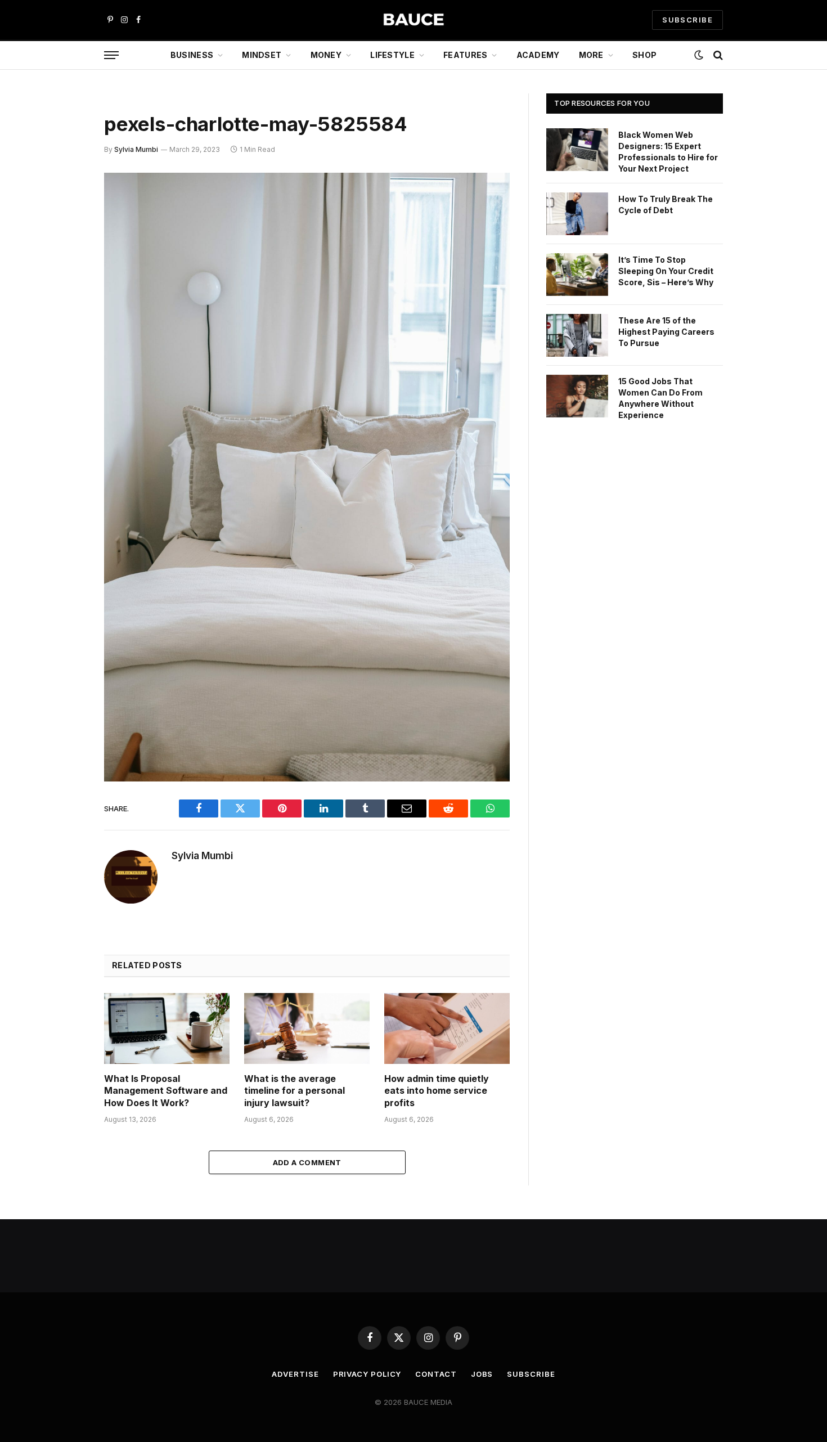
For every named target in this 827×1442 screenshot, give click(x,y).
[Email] (64, 325)
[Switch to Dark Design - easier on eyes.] (698, 55)
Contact (435, 1373)
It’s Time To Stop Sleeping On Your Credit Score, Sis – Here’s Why (665, 271)
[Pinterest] (64, 296)
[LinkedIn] (64, 268)
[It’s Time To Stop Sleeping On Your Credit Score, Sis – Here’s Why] (577, 274)
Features (465, 55)
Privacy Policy (367, 1373)
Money (326, 55)
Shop (644, 55)
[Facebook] (64, 210)
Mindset (261, 55)
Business (191, 55)
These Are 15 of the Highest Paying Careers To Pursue (666, 332)
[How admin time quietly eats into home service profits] (447, 1028)
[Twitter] (64, 239)
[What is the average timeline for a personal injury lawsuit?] (307, 1028)
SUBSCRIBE (687, 19)
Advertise (295, 1373)
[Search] (717, 55)
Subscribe (531, 1373)
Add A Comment (307, 1162)
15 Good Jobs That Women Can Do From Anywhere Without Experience (660, 398)
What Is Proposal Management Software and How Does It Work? (165, 1091)
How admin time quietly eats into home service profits (436, 1091)
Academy (538, 55)
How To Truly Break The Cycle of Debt (665, 204)
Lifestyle (392, 55)
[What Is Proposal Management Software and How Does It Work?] (167, 1028)
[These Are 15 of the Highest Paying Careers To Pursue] (577, 335)
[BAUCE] (413, 20)
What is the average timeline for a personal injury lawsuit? (294, 1091)
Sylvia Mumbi (136, 149)
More (591, 55)
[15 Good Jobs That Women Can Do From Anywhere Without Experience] (577, 396)
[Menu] (111, 55)
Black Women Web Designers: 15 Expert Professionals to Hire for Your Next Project (668, 151)
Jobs (482, 1373)
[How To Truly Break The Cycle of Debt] (577, 213)
